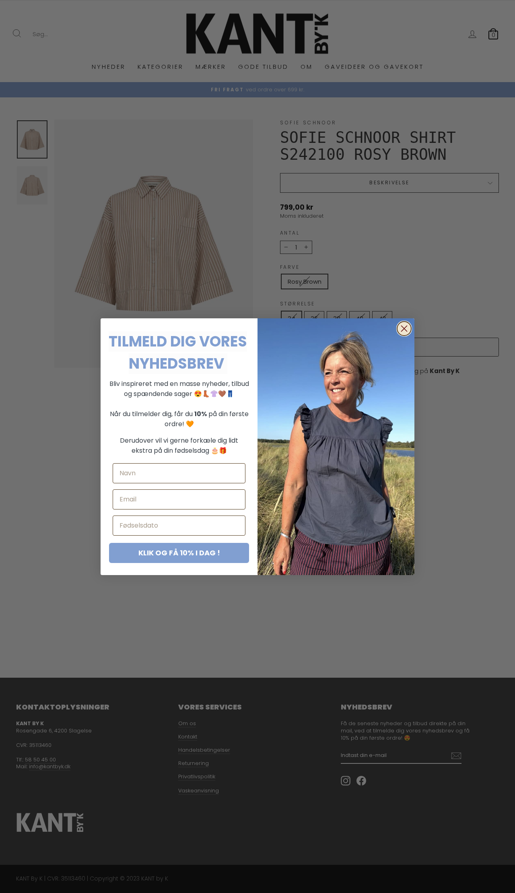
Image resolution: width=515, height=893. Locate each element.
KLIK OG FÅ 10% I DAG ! (179, 553)
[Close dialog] (404, 329)
